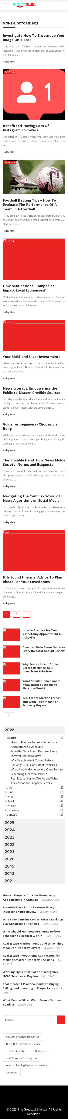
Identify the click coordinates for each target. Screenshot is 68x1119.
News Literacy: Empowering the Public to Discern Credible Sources (31, 390)
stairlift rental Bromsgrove (21, 1058)
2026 (10, 729)
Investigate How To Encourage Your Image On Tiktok (34, 37)
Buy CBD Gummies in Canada (23, 1043)
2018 (10, 873)
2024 (10, 829)
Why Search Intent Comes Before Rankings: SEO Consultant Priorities (40, 667)
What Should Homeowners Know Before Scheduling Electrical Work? (41, 684)
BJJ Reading (40, 1051)
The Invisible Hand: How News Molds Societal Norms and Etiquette (34, 462)
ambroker (11, 1072)
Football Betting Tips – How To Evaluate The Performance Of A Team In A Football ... (30, 204)
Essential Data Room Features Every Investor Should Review (43, 649)
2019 (10, 866)
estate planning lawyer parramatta (26, 1065)
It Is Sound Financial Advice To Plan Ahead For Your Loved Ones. (32, 579)
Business (9, 72)
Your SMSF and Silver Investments (31, 356)
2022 (10, 844)
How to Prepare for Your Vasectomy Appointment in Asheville (42, 633)
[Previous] (5, 715)
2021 (10, 851)
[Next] (12, 715)
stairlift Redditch (16, 1051)
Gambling (10, 162)
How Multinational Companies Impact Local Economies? (28, 288)
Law (7, 532)
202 (8, 880)
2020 (10, 859)
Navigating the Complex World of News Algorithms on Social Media (31, 498)
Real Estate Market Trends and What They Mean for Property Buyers (41, 701)
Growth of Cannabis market (22, 1036)
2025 (10, 822)
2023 (10, 837)
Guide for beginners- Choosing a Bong (30, 426)
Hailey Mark (9, 61)
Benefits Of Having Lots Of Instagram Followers (26, 127)
